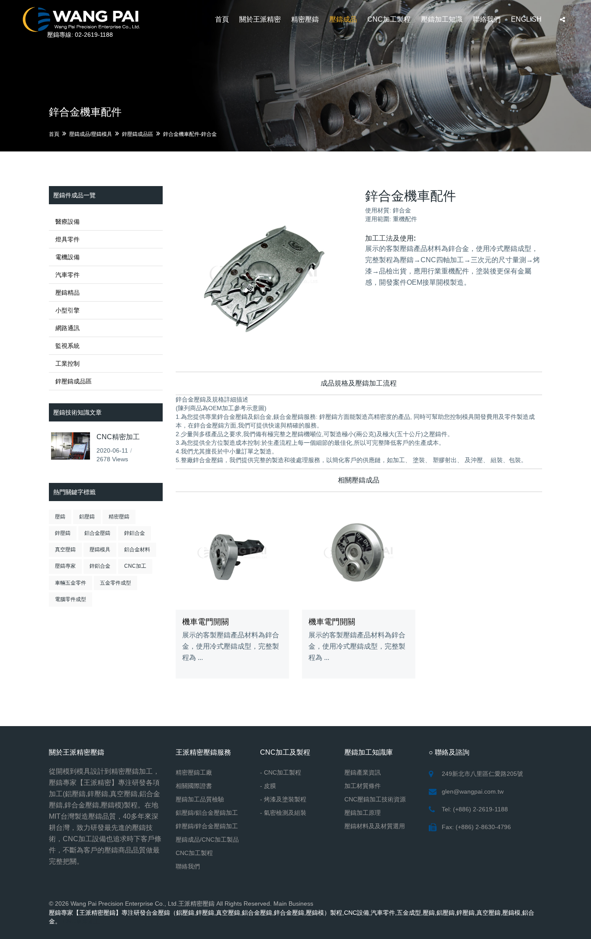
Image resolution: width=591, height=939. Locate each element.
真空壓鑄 (65, 550)
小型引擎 (67, 310)
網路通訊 (67, 328)
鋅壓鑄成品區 (137, 134)
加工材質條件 (362, 785)
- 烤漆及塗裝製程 (283, 799)
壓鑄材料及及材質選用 (374, 826)
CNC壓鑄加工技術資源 (375, 799)
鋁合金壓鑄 (97, 533)
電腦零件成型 (70, 599)
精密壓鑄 (305, 19)
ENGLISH (526, 19)
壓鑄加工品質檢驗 (200, 799)
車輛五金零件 (70, 583)
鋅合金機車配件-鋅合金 (190, 134)
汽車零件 (67, 274)
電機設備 (67, 257)
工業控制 (67, 363)
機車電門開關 (205, 621)
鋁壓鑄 (87, 517)
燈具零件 (67, 239)
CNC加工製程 (389, 19)
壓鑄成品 (343, 19)
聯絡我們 (487, 19)
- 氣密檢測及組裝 (283, 812)
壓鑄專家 (65, 566)
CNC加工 (135, 566)
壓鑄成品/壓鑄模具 (90, 134)
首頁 (222, 19)
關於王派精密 (260, 19)
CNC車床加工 (81, 921)
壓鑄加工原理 (362, 812)
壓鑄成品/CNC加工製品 (207, 839)
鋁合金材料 (137, 550)
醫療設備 (67, 221)
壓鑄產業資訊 (362, 772)
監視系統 (67, 345)
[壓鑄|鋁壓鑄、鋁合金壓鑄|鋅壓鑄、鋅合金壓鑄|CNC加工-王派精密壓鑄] (81, 18)
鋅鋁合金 (134, 533)
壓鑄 (60, 517)
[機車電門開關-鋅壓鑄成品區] (232, 552)
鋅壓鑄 (63, 533)
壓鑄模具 (100, 550)
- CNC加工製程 (280, 772)
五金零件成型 (115, 583)
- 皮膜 (268, 785)
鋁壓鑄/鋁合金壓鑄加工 (207, 812)
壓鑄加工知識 (442, 19)
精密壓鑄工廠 (194, 772)
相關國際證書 (194, 785)
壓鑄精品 (67, 292)
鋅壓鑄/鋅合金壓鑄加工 (207, 826)
